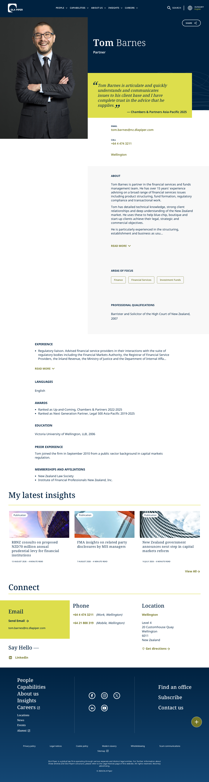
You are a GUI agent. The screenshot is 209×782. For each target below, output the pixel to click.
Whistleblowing (138, 746)
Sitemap (101, 751)
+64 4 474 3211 (121, 143)
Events (21, 725)
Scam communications (169, 746)
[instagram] (104, 695)
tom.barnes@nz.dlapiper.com (132, 130)
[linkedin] (92, 708)
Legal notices (56, 746)
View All (191, 571)
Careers (130, 7)
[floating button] (196, 722)
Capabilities (77, 7)
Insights (113, 7)
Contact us (170, 707)
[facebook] (92, 695)
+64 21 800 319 (83, 623)
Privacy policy (29, 746)
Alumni (21, 730)
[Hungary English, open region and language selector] (190, 8)
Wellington (119, 154)
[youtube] (104, 708)
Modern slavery (109, 746)
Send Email (16, 621)
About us (97, 7)
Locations (23, 715)
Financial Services (141, 279)
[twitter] (117, 695)
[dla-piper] (16, 7)
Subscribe (170, 697)
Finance (118, 279)
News (20, 720)
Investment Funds (170, 279)
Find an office (174, 687)
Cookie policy (82, 746)
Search (176, 7)
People (60, 7)
